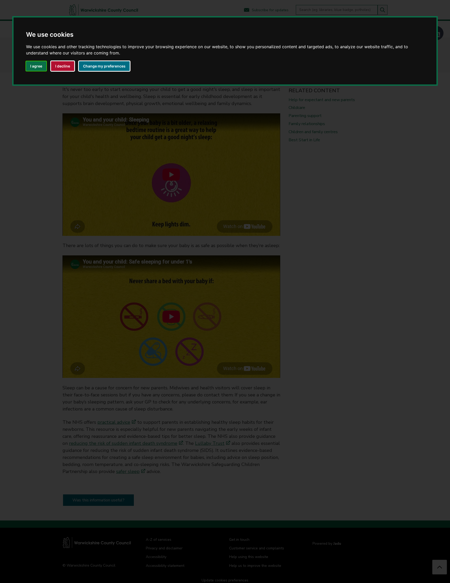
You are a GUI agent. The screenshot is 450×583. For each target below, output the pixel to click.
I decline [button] (62, 66)
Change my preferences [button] (104, 66)
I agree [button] (36, 66)
